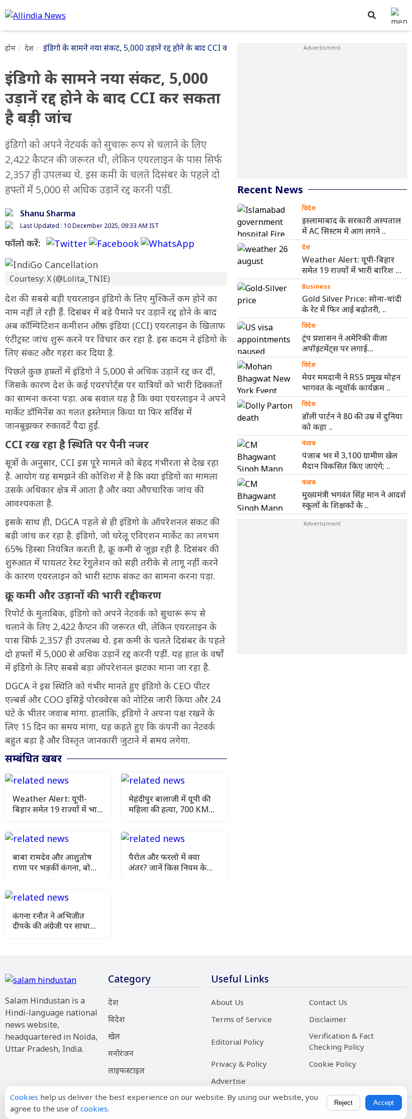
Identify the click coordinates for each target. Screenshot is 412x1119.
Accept (383, 1102)
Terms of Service (241, 1019)
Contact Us (328, 1002)
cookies (94, 1108)
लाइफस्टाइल (126, 1070)
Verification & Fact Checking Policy (341, 1041)
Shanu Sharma (47, 213)
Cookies (24, 1097)
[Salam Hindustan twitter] (66, 243)
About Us (227, 1002)
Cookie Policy (332, 1064)
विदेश (116, 1019)
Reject (343, 1102)
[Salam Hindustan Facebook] (114, 243)
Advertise (228, 1081)
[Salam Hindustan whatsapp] (167, 243)
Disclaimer (328, 1019)
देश (29, 48)
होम (10, 48)
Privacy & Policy (239, 1064)
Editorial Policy (237, 1042)
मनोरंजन (121, 1053)
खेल (114, 1036)
